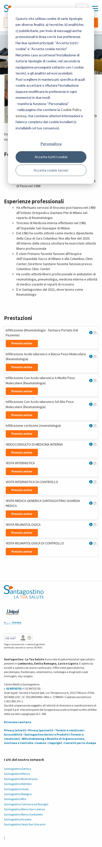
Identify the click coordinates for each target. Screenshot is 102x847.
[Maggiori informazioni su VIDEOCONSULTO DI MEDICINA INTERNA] (94, 444)
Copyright (55, 743)
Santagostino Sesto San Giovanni (25, 824)
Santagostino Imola (16, 789)
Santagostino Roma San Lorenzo (24, 809)
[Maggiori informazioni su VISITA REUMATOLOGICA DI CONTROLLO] (94, 543)
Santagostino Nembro (17, 784)
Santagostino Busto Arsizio (20, 779)
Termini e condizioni (69, 730)
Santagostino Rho (15, 799)
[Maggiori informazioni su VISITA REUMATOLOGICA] (94, 525)
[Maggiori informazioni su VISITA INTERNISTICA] (94, 463)
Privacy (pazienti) (40, 730)
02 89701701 (14, 688)
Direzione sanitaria (17, 722)
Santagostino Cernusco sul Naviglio (26, 804)
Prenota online (21, 343)
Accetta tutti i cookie (51, 157)
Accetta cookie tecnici (51, 170)
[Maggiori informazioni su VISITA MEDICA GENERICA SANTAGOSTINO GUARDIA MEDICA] (94, 503)
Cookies (40, 743)
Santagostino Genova (17, 769)
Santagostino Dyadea (17, 819)
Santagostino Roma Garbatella (23, 814)
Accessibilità (13, 734)
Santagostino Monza (17, 774)
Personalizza (51, 143)
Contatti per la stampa (80, 743)
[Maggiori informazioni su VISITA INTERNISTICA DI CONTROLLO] (94, 482)
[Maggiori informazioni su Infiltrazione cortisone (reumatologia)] (94, 426)
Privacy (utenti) (15, 730)
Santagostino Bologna (18, 794)
